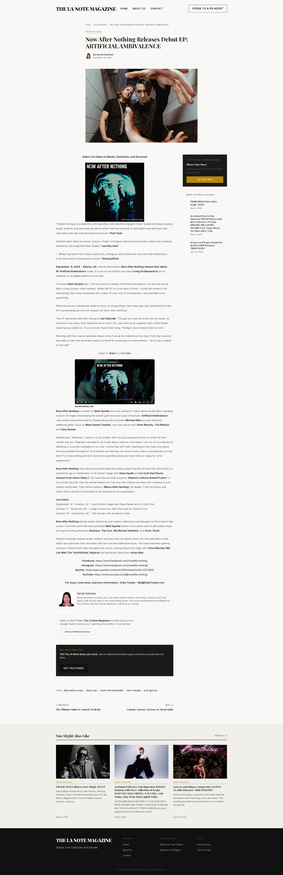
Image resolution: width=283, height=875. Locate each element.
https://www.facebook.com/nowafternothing (121, 560)
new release (133, 690)
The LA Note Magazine (86, 8)
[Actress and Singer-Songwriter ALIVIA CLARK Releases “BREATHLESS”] (200, 761)
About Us (139, 8)
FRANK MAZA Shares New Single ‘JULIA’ (203, 203)
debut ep (91, 690)
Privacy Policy (204, 844)
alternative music (73, 690)
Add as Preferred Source (77, 631)
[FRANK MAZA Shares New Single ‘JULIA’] (83, 761)
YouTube (125, 353)
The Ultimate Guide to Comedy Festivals (78, 709)
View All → (220, 735)
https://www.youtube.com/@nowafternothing (120, 574)
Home (124, 8)
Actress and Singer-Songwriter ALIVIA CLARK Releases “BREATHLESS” (206, 245)
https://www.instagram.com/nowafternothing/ (121, 565)
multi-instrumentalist (111, 690)
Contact (156, 8)
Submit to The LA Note (171, 844)
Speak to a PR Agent (207, 8)
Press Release (100, 25)
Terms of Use (204, 850)
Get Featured (73, 668)
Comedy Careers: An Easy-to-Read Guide (150, 709)
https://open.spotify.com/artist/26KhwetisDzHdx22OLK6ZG (120, 569)
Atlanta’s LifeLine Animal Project (147, 477)
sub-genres (150, 690)
